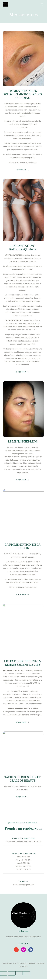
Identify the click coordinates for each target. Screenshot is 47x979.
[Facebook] (30, 949)
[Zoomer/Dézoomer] (26, 973)
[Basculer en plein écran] (19, 973)
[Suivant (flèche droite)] (11, 977)
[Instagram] (23, 949)
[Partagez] (11, 973)
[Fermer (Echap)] (3, 973)
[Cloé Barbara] (5, 4)
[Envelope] (16, 949)
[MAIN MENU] (41, 4)
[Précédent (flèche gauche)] (3, 977)
